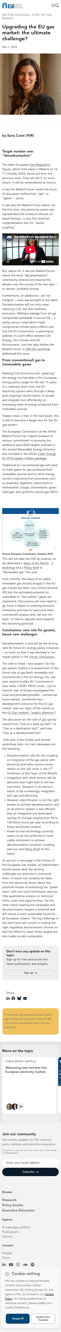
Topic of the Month (36, 563)
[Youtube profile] (11, 1264)
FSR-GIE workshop (37, 349)
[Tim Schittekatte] (9, 1107)
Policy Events (12, 1205)
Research (9, 1200)
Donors (7, 1236)
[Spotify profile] (32, 1264)
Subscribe (28, 1172)
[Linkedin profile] (4, 1264)
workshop (8, 567)
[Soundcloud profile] (25, 1264)
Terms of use (51, 1150)
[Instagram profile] (18, 1264)
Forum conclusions (41, 657)
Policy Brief (31, 567)
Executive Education (18, 1210)
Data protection (12, 1153)
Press (5, 1257)
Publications (10, 1232)
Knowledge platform (16, 1227)
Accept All (18, 1318)
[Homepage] (12, 5)
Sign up (28, 973)
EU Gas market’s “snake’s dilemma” (31, 712)
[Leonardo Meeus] (15, 1107)
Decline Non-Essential (43, 1319)
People (7, 1253)
